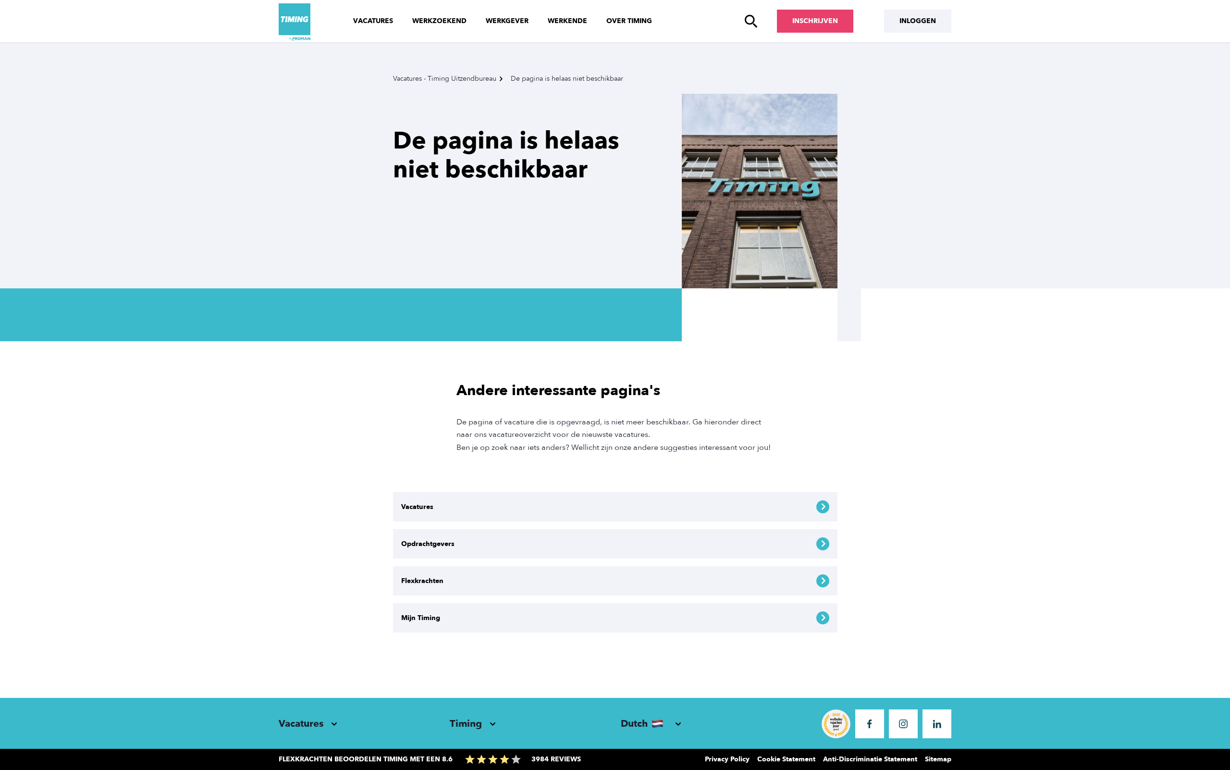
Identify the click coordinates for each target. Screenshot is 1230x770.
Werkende (567, 20)
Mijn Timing (420, 617)
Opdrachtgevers (428, 543)
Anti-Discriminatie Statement (870, 759)
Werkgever (507, 20)
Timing (466, 723)
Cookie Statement (786, 759)
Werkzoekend (439, 20)
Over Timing (629, 20)
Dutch (634, 723)
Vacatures (373, 20)
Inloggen (917, 20)
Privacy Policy (727, 759)
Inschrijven (815, 20)
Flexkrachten (422, 580)
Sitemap (938, 759)
